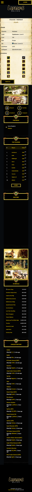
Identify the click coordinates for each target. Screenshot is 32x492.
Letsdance (14, 152)
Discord (12, 108)
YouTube (24, 108)
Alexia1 (13, 180)
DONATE (8, 277)
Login (25, 2)
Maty (13, 164)
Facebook (12, 113)
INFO (8, 256)
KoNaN (13, 168)
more (16, 185)
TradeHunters (15, 34)
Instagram (24, 113)
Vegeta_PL (14, 177)
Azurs (13, 161)
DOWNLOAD (8, 102)
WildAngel (14, 158)
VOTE (8, 266)
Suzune (13, 174)
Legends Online (11, 489)
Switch (7, 82)
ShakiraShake (15, 171)
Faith (13, 155)
